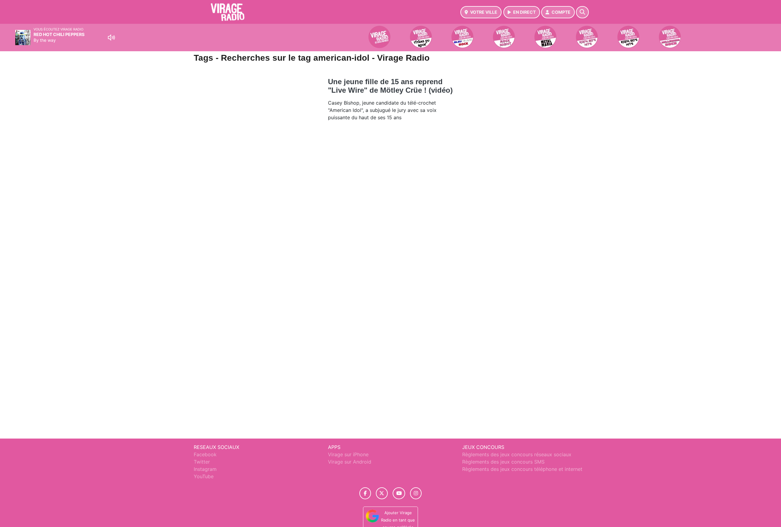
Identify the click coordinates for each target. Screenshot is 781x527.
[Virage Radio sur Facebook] (365, 493)
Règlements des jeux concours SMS (503, 462)
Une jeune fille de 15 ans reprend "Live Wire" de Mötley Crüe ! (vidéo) (390, 85)
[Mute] (111, 37)
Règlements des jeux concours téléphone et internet (522, 469)
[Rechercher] (582, 12)
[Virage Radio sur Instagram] (416, 493)
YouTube (204, 476)
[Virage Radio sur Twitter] (382, 493)
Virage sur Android (349, 462)
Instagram (205, 469)
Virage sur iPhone (348, 454)
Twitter (202, 462)
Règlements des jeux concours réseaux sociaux (516, 454)
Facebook (205, 454)
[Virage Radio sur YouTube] (399, 493)
